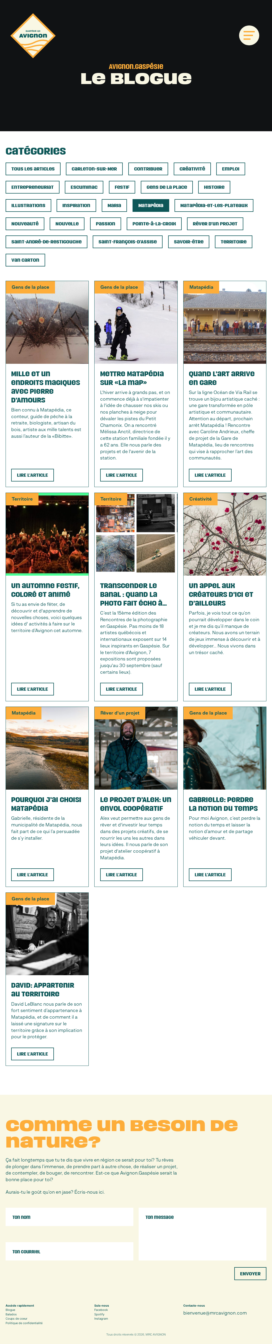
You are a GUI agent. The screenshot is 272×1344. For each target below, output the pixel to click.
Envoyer (250, 1274)
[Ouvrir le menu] (249, 35)
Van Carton (25, 260)
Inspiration (76, 205)
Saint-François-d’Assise (128, 242)
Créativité (192, 169)
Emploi (230, 169)
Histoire (214, 187)
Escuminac (84, 187)
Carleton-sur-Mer (94, 169)
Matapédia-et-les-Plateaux (214, 205)
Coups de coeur (16, 1318)
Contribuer (148, 169)
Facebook (101, 1310)
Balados (11, 1314)
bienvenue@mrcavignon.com (215, 1313)
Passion (105, 224)
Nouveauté (25, 224)
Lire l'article (32, 475)
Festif (122, 187)
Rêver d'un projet (215, 224)
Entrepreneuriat (32, 187)
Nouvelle (67, 224)
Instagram (101, 1318)
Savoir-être (188, 242)
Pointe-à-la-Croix (154, 224)
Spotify (99, 1314)
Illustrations (28, 205)
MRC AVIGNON (156, 1334)
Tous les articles (33, 169)
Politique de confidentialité (24, 1323)
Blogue (10, 1310)
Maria (114, 205)
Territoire (233, 242)
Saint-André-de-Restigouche (46, 242)
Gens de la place (167, 187)
